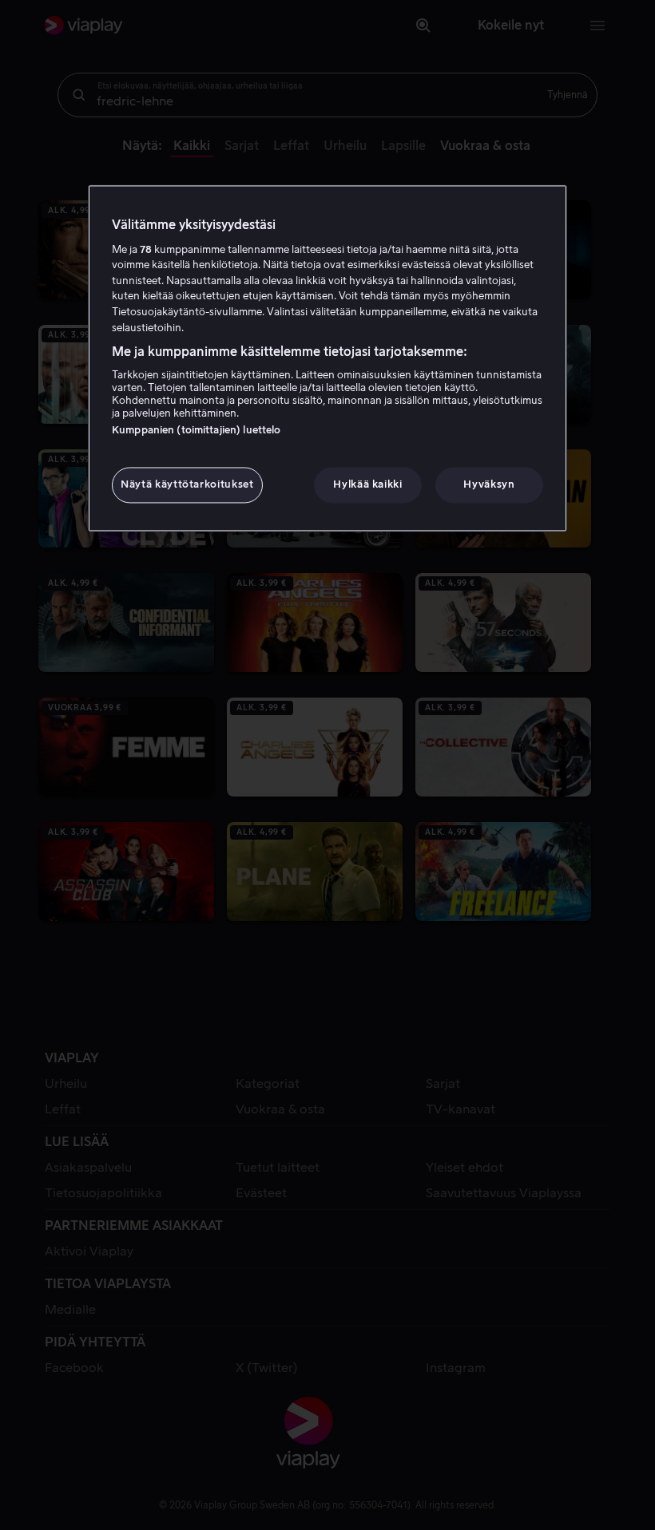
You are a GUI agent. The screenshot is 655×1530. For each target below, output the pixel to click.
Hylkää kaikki (367, 485)
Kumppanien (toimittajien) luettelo (196, 430)
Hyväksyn (488, 485)
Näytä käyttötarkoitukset (187, 485)
